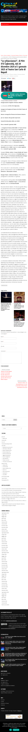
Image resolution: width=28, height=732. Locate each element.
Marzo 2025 (4, 540)
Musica (2, 76)
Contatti (2, 701)
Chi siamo (3, 699)
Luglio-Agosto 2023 (5, 572)
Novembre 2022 (5, 586)
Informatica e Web (6, 448)
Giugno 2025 (4, 534)
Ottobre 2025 (4, 529)
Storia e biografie (6, 456)
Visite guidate (4, 480)
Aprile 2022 (4, 597)
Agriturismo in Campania (5, 673)
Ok (10, 729)
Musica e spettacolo (6, 450)
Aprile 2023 (4, 577)
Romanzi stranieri (6, 453)
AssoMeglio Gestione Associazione (7, 691)
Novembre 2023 (5, 566)
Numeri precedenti (5, 604)
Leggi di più (16, 729)
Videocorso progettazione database (8, 685)
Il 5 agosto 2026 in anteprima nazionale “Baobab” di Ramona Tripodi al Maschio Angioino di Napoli (15, 665)
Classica (4, 465)
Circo (3, 442)
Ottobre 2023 (4, 568)
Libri (2, 445)
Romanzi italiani (6, 452)
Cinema (3, 440)
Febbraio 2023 (4, 581)
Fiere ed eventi (5, 471)
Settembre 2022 (5, 590)
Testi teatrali (5, 458)
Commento (3, 351)
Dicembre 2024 (4, 545)
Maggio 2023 (4, 575)
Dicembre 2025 (4, 525)
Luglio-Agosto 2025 (5, 532)
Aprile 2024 (4, 558)
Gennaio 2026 (4, 523)
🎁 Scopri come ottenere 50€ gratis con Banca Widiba (14, 95)
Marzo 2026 (4, 520)
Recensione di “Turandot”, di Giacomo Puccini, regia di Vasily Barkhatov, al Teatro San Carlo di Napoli (19, 324)
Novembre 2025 (5, 527)
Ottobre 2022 (4, 588)
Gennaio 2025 (4, 543)
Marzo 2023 (4, 579)
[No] (26, 726)
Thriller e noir (5, 460)
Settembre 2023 (5, 570)
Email (2, 341)
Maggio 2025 (4, 536)
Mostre (4, 438)
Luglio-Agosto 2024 (5, 552)
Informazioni (6, 24)
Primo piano (6, 76)
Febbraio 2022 (4, 601)
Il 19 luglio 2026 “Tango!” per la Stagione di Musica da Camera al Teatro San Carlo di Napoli (19, 306)
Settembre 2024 (5, 550)
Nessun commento (14, 76)
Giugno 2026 (4, 514)
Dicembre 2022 (4, 584)
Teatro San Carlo (4, 285)
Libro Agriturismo (4, 674)
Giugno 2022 (4, 593)
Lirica (4, 474)
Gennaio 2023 (4, 583)
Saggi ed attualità (6, 455)
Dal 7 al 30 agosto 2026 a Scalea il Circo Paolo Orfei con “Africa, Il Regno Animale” (16, 660)
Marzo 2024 (4, 559)
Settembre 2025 (5, 530)
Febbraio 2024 (4, 561)
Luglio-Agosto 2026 (5, 513)
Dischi (4, 469)
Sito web (2, 346)
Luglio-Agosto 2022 (5, 592)
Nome (2, 336)
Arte (2, 436)
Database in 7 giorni (4, 680)
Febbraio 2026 (4, 522)
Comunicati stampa (21, 74)
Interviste (4, 473)
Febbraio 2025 (4, 541)
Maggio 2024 (4, 556)
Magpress (20, 710)
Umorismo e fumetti (6, 461)
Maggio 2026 (4, 516)
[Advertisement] (14, 40)
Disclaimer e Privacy (5, 703)
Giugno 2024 (4, 554)
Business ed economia (7, 447)
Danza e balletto (14, 74)
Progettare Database (5, 683)
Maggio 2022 (4, 595)
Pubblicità (3, 705)
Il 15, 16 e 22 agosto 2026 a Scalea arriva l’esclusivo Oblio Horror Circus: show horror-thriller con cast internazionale (15, 642)
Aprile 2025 (4, 538)
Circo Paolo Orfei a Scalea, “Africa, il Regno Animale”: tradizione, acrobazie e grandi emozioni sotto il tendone (15, 648)
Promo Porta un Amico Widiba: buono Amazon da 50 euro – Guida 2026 (15, 637)
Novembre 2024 (5, 547)
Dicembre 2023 (4, 565)
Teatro (3, 478)
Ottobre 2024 (4, 549)
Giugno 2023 (4, 574)
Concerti (4, 466)
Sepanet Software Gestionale (6, 692)
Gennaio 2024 (4, 563)
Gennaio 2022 (4, 603)
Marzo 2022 (4, 599)
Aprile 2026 (4, 518)
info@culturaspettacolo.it (11, 620)
